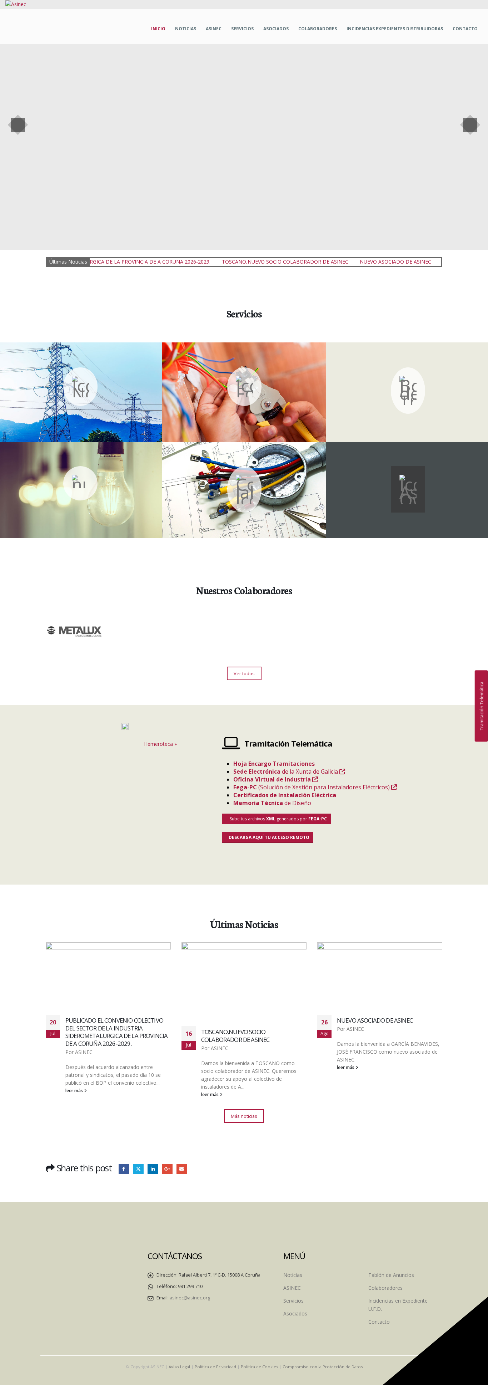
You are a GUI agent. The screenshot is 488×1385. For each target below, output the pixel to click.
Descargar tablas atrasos (244, 496)
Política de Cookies (259, 1366)
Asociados (276, 29)
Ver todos (244, 673)
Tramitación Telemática (481, 706)
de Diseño (273, 803)
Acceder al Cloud (381, 512)
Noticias (185, 29)
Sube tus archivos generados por (278, 819)
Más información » (80, 404)
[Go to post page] (130, 980)
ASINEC (213, 29)
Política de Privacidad (215, 1366)
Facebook (124, 1169)
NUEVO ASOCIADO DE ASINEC (343, 261)
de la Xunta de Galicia (286, 771)
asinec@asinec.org (190, 1298)
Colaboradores (317, 29)
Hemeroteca (158, 743)
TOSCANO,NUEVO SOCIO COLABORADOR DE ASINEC (232, 261)
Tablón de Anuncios (391, 1275)
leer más (97, 1094)
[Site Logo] (15, 4)
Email (181, 1169)
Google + (167, 1169)
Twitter (138, 1169)
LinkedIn (153, 1169)
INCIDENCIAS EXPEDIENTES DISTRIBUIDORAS (395, 29)
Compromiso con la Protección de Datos (323, 1366)
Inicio (158, 29)
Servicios (242, 29)
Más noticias (244, 1116)
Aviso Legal (179, 1366)
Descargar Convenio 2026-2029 (243, 488)
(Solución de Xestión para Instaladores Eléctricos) (312, 787)
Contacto (465, 29)
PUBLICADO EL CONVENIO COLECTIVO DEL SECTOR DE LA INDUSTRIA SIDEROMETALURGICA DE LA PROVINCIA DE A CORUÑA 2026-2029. (410, 1032)
